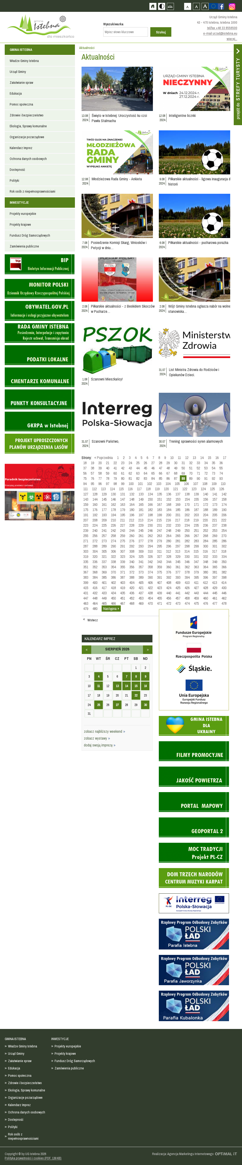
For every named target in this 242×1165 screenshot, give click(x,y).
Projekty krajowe (20, 224)
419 (122, 587)
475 (196, 603)
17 (224, 457)
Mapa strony (170, 6)
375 (159, 572)
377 (177, 572)
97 (107, 483)
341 (140, 561)
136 (168, 494)
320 (94, 556)
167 (159, 504)
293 (140, 546)
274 (113, 540)
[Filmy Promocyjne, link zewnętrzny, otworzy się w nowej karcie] (194, 760)
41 (115, 468)
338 (113, 561)
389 (140, 577)
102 (149, 483)
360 (168, 566)
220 (205, 520)
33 (198, 462)
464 (94, 603)
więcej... (232, 38)
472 (168, 603)
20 (100, 462)
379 (196, 572)
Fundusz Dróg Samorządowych (30, 235)
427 (196, 587)
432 (94, 593)
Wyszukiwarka (113, 24)
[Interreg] (194, 912)
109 (214, 483)
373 (140, 572)
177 (104, 509)
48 (168, 468)
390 (150, 577)
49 (175, 468)
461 (214, 598)
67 (168, 473)
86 (168, 478)
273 (104, 540)
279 (159, 540)
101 (140, 483)
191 (85, 514)
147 (122, 499)
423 (159, 587)
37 (84, 468)
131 (122, 494)
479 (85, 608)
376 (168, 572)
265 (177, 535)
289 (104, 546)
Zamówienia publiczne (24, 246)
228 (131, 525)
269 (214, 535)
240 (94, 530)
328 (168, 556)
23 (122, 462)
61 (122, 473)
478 (223, 603)
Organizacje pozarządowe (27, 137)
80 (122, 478)
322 (113, 556)
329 (177, 556)
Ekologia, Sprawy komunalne (28, 126)
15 (209, 457)
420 (131, 587)
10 (171, 457)
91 (205, 478)
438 (150, 593)
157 (214, 499)
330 (187, 556)
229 (140, 525)
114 (112, 488)
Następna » (111, 608)
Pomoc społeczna (21, 104)
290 (113, 546)
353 (104, 566)
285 (214, 540)
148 (131, 499)
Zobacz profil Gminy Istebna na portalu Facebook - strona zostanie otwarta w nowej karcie (221, 6)
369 (104, 572)
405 (140, 582)
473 (177, 603)
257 (104, 535)
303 (85, 551)
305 (104, 551)
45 (145, 468)
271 (85, 540)
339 (122, 561)
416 (94, 587)
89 (190, 478)
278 (150, 540)
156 (205, 499)
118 (148, 488)
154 (187, 499)
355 (122, 566)
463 (85, 603)
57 (92, 473)
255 (85, 535)
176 (94, 509)
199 (159, 514)
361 (177, 566)
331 (196, 556)
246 (150, 530)
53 (205, 468)
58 (100, 473)
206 (223, 514)
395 (196, 577)
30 (175, 462)
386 (113, 577)
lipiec (86, 649)
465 (104, 603)
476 (205, 603)
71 (198, 473)
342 (150, 561)
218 (186, 520)
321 (104, 556)
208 (94, 520)
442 (187, 593)
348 (205, 561)
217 (177, 520)
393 (177, 577)
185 (177, 509)
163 (122, 504)
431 (85, 593)
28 (160, 462)
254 (223, 530)
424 (168, 587)
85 (160, 478)
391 (159, 577)
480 (94, 608)
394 (187, 577)
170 (187, 504)
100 (131, 483)
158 (223, 499)
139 (196, 494)
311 (159, 551)
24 (130, 462)
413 (214, 582)
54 (213, 468)
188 (205, 509)
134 (150, 494)
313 (177, 551)
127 (85, 494)
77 (100, 478)
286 (223, 540)
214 (149, 520)
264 (168, 535)
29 (168, 462)
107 (195, 483)
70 (190, 473)
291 (122, 546)
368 (94, 572)
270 (223, 535)
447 (85, 598)
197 (140, 514)
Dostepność (17, 170)
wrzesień (147, 649)
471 (159, 603)
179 (122, 509)
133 (140, 494)
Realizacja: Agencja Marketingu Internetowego (183, 1154)
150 (150, 499)
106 (186, 483)
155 (196, 499)
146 (113, 499)
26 (145, 462)
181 (140, 509)
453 (140, 598)
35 (213, 462)
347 (196, 561)
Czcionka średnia (196, 6)
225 (104, 525)
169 (177, 504)
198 (150, 514)
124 (203, 488)
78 (107, 478)
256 (94, 535)
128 (94, 494)
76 (92, 478)
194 (113, 514)
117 (139, 488)
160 (94, 504)
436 (131, 593)
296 (168, 546)
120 (166, 488)
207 (85, 520)
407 (159, 582)
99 (122, 483)
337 (104, 561)
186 (187, 509)
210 (113, 520)
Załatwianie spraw (21, 82)
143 (85, 499)
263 (159, 535)
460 (205, 598)
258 (113, 535)
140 (205, 494)
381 (214, 572)
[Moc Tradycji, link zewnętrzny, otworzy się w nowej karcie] (194, 861)
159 (85, 504)
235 (196, 525)
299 (196, 546)
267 (196, 535)
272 (94, 540)
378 (187, 572)
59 (107, 473)
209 (104, 520)
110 (223, 483)
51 (190, 468)
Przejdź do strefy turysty (238, 84)
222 (223, 520)
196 (131, 514)
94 (84, 483)
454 (150, 598)
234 (187, 525)
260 (131, 535)
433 (104, 593)
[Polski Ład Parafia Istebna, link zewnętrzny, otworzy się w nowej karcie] (194, 948)
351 (85, 566)
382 (223, 572)
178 (113, 509)
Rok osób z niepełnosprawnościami (32, 191)
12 (186, 457)
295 (159, 546)
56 (84, 473)
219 (196, 520)
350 (223, 561)
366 (223, 566)
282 (187, 540)
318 (223, 551)
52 (198, 468)
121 (175, 488)
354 (113, 566)
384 (94, 577)
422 (150, 587)
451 (122, 598)
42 (122, 468)
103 (158, 483)
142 (223, 494)
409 (177, 582)
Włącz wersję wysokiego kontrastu (161, 6)
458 (187, 598)
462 (223, 598)
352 (94, 566)
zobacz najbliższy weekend (103, 731)
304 (94, 551)
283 (196, 540)
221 (214, 520)
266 (187, 535)
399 (85, 582)
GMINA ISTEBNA (21, 50)
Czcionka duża (205, 6)
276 (131, 540)
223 (85, 525)
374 (150, 572)
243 (122, 530)
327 (159, 556)
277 (140, 540)
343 (159, 561)
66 (160, 473)
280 (168, 540)
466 (113, 603)
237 (214, 525)
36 (221, 462)
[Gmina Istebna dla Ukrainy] (194, 735)
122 (184, 488)
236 (205, 525)
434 (113, 593)
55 (221, 468)
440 (168, 593)
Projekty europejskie (23, 214)
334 (223, 556)
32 (190, 462)
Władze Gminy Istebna (24, 61)
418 (113, 587)
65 (153, 473)
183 (159, 509)
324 (131, 556)
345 (177, 561)
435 (122, 593)
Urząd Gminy (18, 72)
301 (214, 546)
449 (104, 598)
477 (214, 603)
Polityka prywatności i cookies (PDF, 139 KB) (33, 1158)
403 (122, 582)
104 (167, 483)
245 (140, 530)
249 (177, 530)
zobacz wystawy (96, 738)
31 (183, 462)
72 (205, 473)
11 (179, 457)
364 (205, 566)
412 (205, 582)
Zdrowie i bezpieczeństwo (26, 115)
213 (140, 520)
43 (130, 468)
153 (177, 499)
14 (201, 457)
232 (168, 525)
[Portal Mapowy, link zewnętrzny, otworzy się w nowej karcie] (194, 811)
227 (122, 525)
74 (221, 473)
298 (187, 546)
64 (145, 473)
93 (221, 478)
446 (223, 593)
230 (150, 525)
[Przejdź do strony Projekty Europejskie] (213, 6)
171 (196, 504)
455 (159, 598)
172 (205, 504)
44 (137, 468)
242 (113, 530)
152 (168, 499)
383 (85, 577)
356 (131, 566)
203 (196, 514)
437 (140, 593)
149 (140, 499)
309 (140, 551)
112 (94, 488)
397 (214, 577)
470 (150, 603)
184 (168, 509)
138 (187, 494)
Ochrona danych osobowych (28, 159)
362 (187, 566)
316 (205, 551)
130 (113, 494)
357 (140, 566)
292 (131, 546)
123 (193, 488)
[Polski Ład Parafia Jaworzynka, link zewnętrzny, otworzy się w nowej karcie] (194, 984)
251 (196, 530)
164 (131, 504)
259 (122, 535)
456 (168, 598)
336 (94, 561)
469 (140, 603)
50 (183, 468)
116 (130, 488)
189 (214, 509)
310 (150, 551)
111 (85, 488)
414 (223, 582)
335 (85, 561)
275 (122, 540)
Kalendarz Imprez (21, 148)
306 (113, 551)
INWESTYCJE (19, 202)
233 (177, 525)
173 (214, 504)
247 (159, 530)
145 (104, 499)
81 (130, 478)
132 (131, 494)
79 (115, 478)
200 (168, 514)
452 (131, 598)
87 (175, 478)
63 (137, 473)
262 (150, 535)
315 (196, 551)
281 (177, 540)
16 (217, 457)
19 (92, 462)
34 (205, 462)
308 (131, 551)
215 (159, 520)
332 (205, 556)
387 (122, 577)
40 (107, 468)
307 (122, 551)
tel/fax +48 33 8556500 (222, 27)
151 (159, 499)
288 (94, 546)
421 (140, 587)
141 (214, 494)
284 (205, 540)
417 (104, 587)
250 (187, 530)
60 (115, 473)
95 (92, 483)
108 (204, 483)
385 (104, 577)
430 (223, 587)
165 (140, 504)
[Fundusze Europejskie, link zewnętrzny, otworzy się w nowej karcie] (194, 709)
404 (131, 582)
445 (214, 593)
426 (187, 587)
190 (223, 509)
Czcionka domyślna (187, 6)
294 (150, 546)
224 (94, 525)
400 (94, 582)
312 (168, 551)
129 (104, 494)
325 (140, 556)
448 (94, 598)
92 (213, 478)
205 (214, 514)
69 (183, 473)
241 (104, 530)
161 (104, 504)
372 (131, 572)
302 (223, 546)
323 (122, 556)
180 (131, 509)
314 (186, 551)
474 (187, 603)
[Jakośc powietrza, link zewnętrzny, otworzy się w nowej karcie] (194, 785)
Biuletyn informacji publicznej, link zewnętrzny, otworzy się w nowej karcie (39, 264)
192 (94, 514)
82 (137, 478)
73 (213, 473)
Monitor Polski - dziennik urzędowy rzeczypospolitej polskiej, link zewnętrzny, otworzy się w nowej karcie (39, 289)
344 (168, 561)
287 (85, 546)
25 (137, 462)
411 (196, 582)
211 (122, 520)
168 (168, 504)
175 (85, 509)
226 (113, 525)
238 (223, 525)
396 (205, 577)
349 (214, 561)
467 (122, 603)
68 (175, 473)
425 (177, 587)
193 (104, 514)
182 (150, 509)
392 (168, 577)
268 (205, 535)
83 (145, 478)
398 (223, 577)
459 (196, 598)
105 (177, 483)
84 (153, 478)
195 (122, 514)
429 (214, 587)
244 (131, 530)
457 (177, 598)
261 (140, 535)
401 (104, 582)
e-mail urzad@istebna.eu (220, 33)
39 (100, 468)
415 (85, 587)
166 (150, 504)
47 (160, 468)
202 (187, 514)
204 (205, 514)
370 (113, 572)
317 (214, 551)
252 (205, 530)
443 (196, 593)
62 (130, 473)
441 (177, 593)
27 (153, 462)
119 (157, 488)
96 (100, 483)
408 (168, 582)
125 (212, 488)
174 (223, 504)
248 (168, 530)
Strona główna (153, 6)
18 (84, 462)
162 (113, 504)
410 (187, 582)
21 (107, 462)
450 (113, 598)
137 (177, 494)
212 (131, 520)
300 (205, 546)
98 (115, 483)
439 (159, 593)
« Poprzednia (103, 457)
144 (94, 499)
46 (153, 468)
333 (214, 556)
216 (168, 520)
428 (205, 587)
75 (84, 478)
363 (196, 566)
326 (150, 556)
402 (113, 582)
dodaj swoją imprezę (98, 745)
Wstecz (92, 620)
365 (214, 566)
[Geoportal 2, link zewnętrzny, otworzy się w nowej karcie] (194, 836)
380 (205, 572)
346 (187, 561)
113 (103, 488)
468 (131, 603)
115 (121, 488)
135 (159, 494)
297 (177, 546)
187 (196, 509)
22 (115, 462)
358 (150, 566)
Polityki (14, 180)
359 (159, 566)
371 (122, 572)
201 (177, 514)
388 (131, 577)
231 (159, 525)
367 (85, 572)
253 (214, 530)
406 (150, 582)
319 (85, 556)
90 (198, 478)
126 (221, 488)
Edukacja (16, 93)
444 (205, 593)
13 (194, 457)
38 (92, 468)
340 (131, 561)
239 (85, 530)
